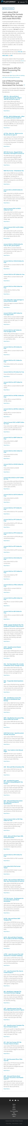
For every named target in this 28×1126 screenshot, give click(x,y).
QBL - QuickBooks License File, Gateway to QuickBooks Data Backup (12, 699)
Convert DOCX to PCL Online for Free (13, 361)
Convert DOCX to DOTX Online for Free (13, 495)
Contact (20, 1123)
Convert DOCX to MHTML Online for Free (14, 409)
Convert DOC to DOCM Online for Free (13, 190)
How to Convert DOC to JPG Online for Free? (13, 227)
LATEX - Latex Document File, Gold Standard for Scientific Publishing (13, 954)
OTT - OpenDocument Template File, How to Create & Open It (14, 1026)
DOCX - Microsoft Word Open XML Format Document (13, 836)
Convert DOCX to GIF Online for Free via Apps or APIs (13, 330)
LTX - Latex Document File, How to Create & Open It (13, 971)
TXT (19, 51)
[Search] (26, 2)
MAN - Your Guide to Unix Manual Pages (13, 750)
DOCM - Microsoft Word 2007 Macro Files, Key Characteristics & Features (14, 880)
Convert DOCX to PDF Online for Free (13, 855)
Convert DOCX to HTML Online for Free (13, 585)
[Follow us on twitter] (12, 1100)
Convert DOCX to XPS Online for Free (13, 347)
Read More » (7, 110)
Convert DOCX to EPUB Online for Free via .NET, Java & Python (13, 244)
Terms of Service (15, 1123)
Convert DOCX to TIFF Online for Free (13, 571)
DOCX (3, 55)
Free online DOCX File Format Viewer (12, 867)
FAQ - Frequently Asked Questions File (13, 681)
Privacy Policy (8, 1123)
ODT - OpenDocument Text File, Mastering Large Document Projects (14, 1009)
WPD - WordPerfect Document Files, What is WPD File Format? (14, 718)
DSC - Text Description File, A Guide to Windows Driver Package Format (14, 664)
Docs (14, 1106)
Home (14, 1104)
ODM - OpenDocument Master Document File (12, 647)
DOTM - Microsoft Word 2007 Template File (12, 919)
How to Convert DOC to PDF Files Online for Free (13, 819)
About (14, 1116)
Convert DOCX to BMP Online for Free (13, 438)
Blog (14, 1112)
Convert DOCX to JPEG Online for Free (13, 598)
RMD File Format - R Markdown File (14, 171)
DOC (7, 55)
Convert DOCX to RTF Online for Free (13, 547)
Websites (14, 1114)
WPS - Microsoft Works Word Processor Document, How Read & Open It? (13, 1077)
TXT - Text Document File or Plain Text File (13, 1059)
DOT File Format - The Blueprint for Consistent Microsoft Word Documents (14, 900)
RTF (11, 55)
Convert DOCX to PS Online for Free (14, 372)
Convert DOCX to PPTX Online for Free (13, 533)
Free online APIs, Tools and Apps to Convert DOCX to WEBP (14, 300)
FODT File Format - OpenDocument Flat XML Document (14, 733)
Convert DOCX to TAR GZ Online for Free (14, 261)
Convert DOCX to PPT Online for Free (13, 520)
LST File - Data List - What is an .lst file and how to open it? (13, 134)
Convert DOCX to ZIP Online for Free (14, 274)
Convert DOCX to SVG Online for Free (13, 558)
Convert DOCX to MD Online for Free (13, 612)
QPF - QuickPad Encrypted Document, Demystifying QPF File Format (13, 782)
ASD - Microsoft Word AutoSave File (14, 767)
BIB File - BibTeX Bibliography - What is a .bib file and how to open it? (14, 117)
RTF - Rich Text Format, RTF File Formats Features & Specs (12, 1042)
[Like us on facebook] (10, 1100)
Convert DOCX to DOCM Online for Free (13, 464)
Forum (14, 1109)
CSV (21, 51)
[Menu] (18, 2)
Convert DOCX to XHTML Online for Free (14, 396)
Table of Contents (8, 8)
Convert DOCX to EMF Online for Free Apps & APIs (13, 313)
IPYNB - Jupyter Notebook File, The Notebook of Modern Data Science (13, 625)
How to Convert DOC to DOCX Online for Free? (12, 209)
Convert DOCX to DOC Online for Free (13, 451)
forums (22, 60)
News (14, 1107)
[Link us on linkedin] (18, 1100)
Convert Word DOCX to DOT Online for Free (14, 478)
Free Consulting (14, 1111)
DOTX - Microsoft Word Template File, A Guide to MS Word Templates (14, 937)
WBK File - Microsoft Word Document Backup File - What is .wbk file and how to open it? (13, 98)
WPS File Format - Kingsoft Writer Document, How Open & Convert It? (14, 152)
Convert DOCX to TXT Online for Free (13, 508)
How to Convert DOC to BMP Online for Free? (14, 423)
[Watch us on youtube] (15, 1100)
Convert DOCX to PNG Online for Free (13, 287)
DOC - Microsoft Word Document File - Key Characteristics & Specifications (13, 802)
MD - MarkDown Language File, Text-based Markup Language (12, 992)
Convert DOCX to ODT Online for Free (13, 382)
